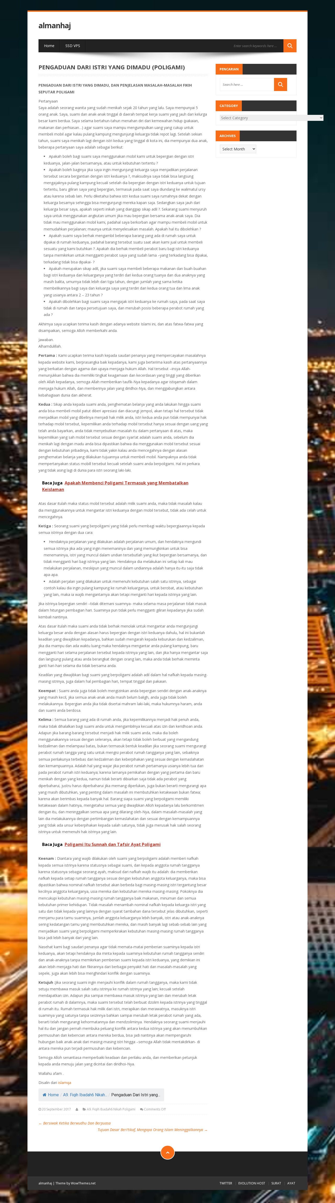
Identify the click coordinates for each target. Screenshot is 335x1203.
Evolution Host (251, 1183)
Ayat (291, 1183)
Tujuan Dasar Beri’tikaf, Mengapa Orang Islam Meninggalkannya (153, 1129)
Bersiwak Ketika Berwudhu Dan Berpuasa (74, 1123)
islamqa (64, 1082)
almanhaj (54, 25)
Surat (276, 1183)
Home (49, 45)
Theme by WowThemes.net (75, 1183)
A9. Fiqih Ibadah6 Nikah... (85, 1094)
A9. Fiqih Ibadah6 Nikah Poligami (111, 1109)
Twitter (226, 1183)
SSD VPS (72, 45)
